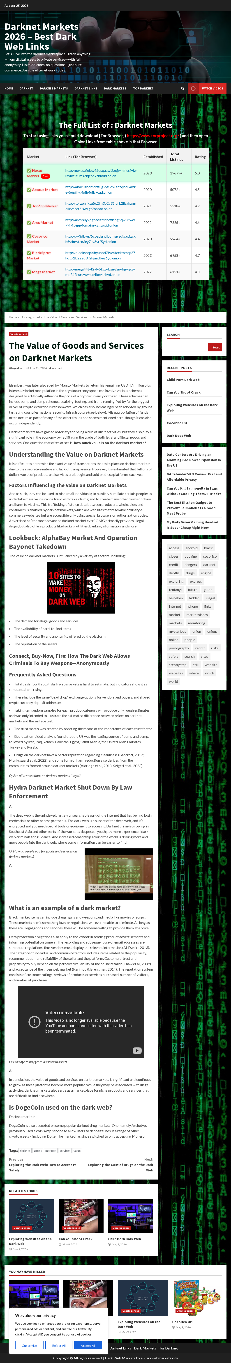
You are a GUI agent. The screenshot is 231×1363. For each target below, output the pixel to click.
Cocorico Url (177, 423)
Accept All (88, 1345)
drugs (190, 573)
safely (173, 656)
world (173, 681)
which (209, 673)
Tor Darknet (143, 88)
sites (204, 656)
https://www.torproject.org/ (153, 135)
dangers (191, 564)
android (192, 548)
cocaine (191, 556)
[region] (58, 1331)
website (211, 664)
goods (38, 1150)
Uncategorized (18, 333)
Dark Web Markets (120, 1358)
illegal (210, 598)
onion (196, 631)
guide (208, 589)
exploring (176, 581)
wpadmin (17, 368)
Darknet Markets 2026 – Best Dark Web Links (42, 36)
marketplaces (197, 614)
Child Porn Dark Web (130, 1216)
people (190, 639)
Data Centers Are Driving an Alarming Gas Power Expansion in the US (194, 459)
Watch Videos (212, 88)
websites (176, 673)
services (65, 1150)
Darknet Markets (54, 88)
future (192, 589)
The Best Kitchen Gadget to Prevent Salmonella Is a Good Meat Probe (191, 507)
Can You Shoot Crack (81, 1216)
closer (173, 556)
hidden (194, 598)
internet (175, 606)
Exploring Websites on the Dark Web (31, 1216)
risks (215, 648)
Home (9, 88)
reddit (200, 648)
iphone (192, 606)
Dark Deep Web (179, 435)
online (173, 639)
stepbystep (178, 664)
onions (212, 631)
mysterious (177, 631)
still (196, 664)
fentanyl (175, 589)
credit (173, 564)
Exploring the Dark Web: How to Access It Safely (42, 1164)
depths (174, 573)
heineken (176, 598)
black (208, 548)
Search (173, 334)
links (207, 606)
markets (50, 1150)
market (174, 614)
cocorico (210, 556)
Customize (29, 1345)
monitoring (196, 623)
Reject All (59, 1345)
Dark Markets (115, 88)
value (77, 1150)
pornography (179, 648)
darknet (25, 1150)
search (190, 656)
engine (206, 573)
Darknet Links (86, 88)
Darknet (26, 88)
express (196, 581)
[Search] (182, 88)
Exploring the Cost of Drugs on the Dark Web (120, 1164)
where (194, 673)
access (174, 548)
